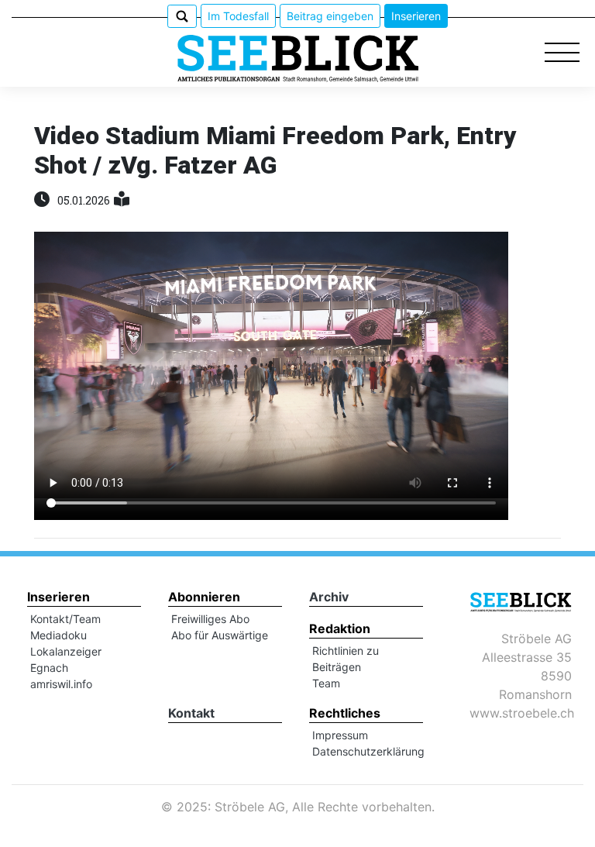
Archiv (329, 596)
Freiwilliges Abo (210, 618)
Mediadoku (58, 635)
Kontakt (191, 713)
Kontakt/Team (65, 618)
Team (326, 683)
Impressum (340, 735)
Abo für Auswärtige (219, 635)
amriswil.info (61, 683)
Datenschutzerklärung (368, 751)
